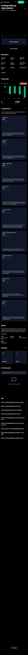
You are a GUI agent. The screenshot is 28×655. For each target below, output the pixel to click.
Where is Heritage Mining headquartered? (14, 438)
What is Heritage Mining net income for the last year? (14, 424)
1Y (17, 35)
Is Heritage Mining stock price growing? (14, 410)
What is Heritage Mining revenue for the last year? (14, 418)
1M (10, 35)
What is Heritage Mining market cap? (14, 414)
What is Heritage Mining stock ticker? (14, 406)
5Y (21, 35)
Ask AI (15, 648)
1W (6, 35)
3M (14, 35)
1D (2, 35)
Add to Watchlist (14, 42)
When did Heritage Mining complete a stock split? (14, 433)
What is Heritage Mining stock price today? (14, 402)
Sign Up (21, 2)
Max (25, 35)
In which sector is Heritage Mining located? (14, 428)
